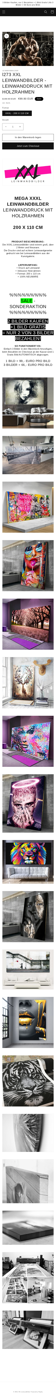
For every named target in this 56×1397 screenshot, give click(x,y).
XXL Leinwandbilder (24, 1392)
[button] (3, 12)
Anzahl (5, 120)
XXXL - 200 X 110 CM (17, 113)
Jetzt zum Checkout (28, 146)
